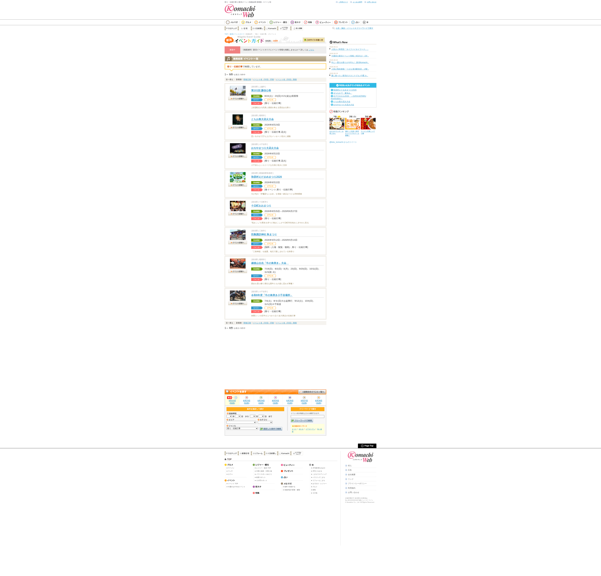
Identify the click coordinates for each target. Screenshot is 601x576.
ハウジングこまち (319, 477)
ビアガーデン (310, 429)
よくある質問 (357, 2)
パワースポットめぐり (264, 474)
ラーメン (231, 468)
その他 (315, 493)
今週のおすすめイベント (236, 487)
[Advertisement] (275, 359)
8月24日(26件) (261, 402)
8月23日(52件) (246, 402)
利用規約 (351, 488)
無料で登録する (289, 487)
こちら (311, 50)
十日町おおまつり (261, 205)
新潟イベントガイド (237, 34)
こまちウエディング (320, 474)
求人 (350, 466)
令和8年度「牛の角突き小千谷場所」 (272, 295)
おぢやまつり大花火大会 (265, 148)
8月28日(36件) (318, 402)
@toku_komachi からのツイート (343, 142)
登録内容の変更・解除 (292, 490)
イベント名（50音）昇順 (263, 79)
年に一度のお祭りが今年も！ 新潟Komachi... (350, 62)
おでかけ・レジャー (320, 483)
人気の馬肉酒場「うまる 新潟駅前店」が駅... (350, 69)
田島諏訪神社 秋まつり (264, 234)
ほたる (301, 429)
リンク (351, 479)
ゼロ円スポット (261, 480)
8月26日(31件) (289, 402)
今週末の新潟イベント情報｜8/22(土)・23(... (350, 56)
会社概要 (351, 474)
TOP (226, 34)
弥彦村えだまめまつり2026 (266, 176)
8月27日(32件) (304, 402)
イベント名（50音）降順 (286, 79)
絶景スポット (261, 477)
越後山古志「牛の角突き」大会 (270, 263)
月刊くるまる (317, 471)
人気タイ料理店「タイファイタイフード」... (349, 49)
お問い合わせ (371, 2)
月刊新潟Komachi (319, 468)
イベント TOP (233, 483)
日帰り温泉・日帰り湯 (264, 471)
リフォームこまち (319, 480)
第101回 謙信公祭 (261, 90)
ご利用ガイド (343, 2)
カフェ (230, 474)
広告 (350, 470)
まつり (294, 429)
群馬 (314, 490)
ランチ (230, 471)
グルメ (315, 487)
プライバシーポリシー (357, 483)
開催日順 (247, 79)
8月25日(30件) (275, 402)
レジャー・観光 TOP (263, 468)
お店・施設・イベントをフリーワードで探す (354, 28)
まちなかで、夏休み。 (342, 93)
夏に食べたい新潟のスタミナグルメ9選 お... (349, 76)
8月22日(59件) (232, 402)
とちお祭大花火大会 (262, 119)
